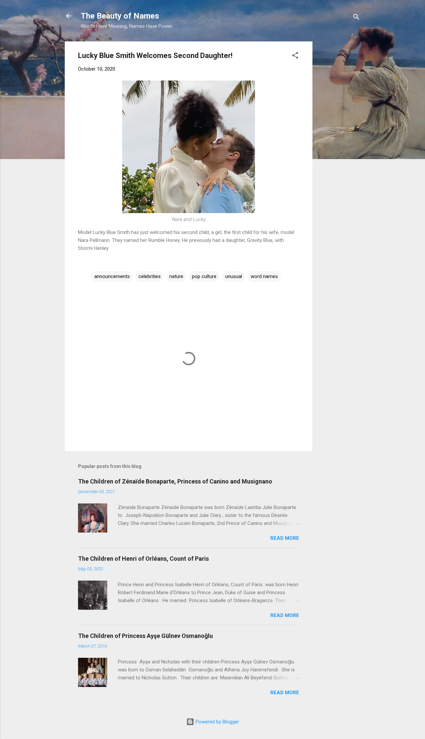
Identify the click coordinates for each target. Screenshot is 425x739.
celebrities (149, 276)
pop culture (204, 276)
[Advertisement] (367, 82)
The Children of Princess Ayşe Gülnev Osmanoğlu (145, 635)
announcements (112, 276)
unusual (233, 276)
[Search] (356, 18)
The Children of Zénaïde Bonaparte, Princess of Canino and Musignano (175, 481)
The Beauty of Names (120, 16)
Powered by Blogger (216, 722)
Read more (284, 538)
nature (176, 276)
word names (264, 276)
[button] (295, 56)
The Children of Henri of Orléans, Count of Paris (143, 558)
